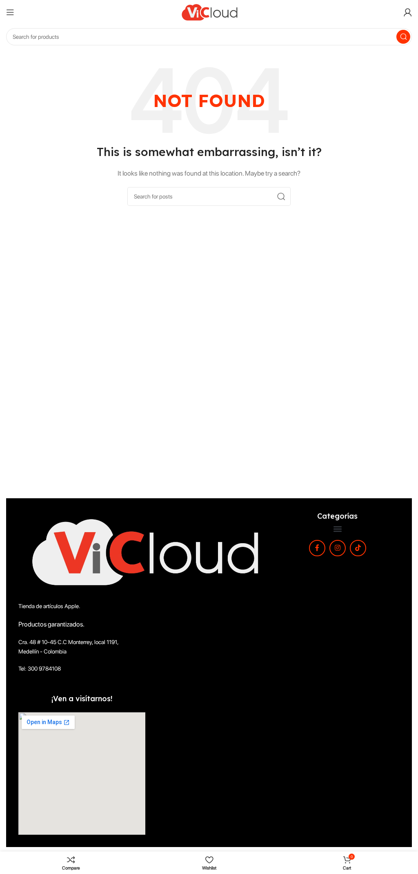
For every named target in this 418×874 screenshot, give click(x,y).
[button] (337, 529)
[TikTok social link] (358, 548)
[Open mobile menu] (10, 12)
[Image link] (142, 551)
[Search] (403, 37)
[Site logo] (209, 12)
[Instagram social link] (337, 548)
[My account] (408, 12)
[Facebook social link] (317, 548)
